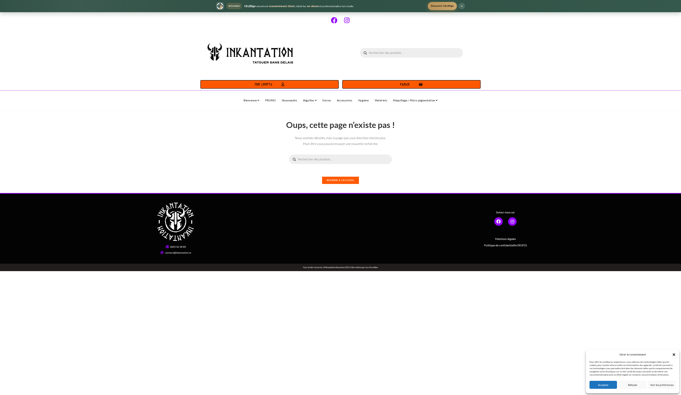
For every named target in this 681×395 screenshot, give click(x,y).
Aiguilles (309, 100)
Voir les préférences (662, 384)
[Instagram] (346, 20)
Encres (326, 100)
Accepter (603, 384)
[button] (674, 354)
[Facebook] (334, 20)
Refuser (632, 384)
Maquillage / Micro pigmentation (414, 100)
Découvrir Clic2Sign (442, 5)
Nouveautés (289, 100)
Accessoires (344, 100)
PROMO (270, 100)
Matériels (381, 100)
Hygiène (363, 100)
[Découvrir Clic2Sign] (220, 6)
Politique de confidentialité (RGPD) (505, 245)
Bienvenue (250, 100)
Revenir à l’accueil (341, 180)
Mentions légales (505, 238)
